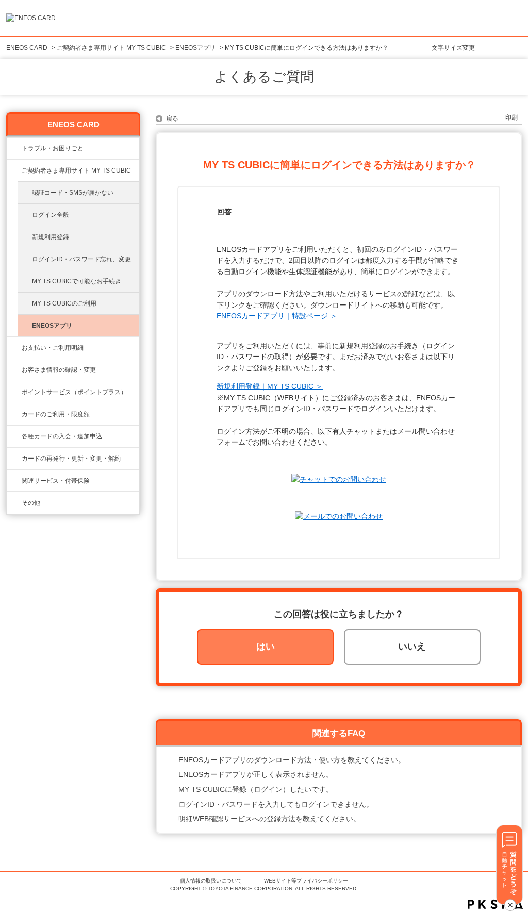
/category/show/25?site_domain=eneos (14, 347)
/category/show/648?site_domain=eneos (14, 458)
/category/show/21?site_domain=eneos (14, 370)
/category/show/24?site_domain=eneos (14, 392)
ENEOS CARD (26, 48)
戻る (172, 118)
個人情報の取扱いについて (211, 881)
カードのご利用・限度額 (56, 414)
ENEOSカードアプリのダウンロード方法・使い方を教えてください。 (291, 760)
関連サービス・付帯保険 (56, 480)
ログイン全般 (50, 214)
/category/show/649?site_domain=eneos (14, 480)
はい (265, 646)
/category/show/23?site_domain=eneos (14, 148)
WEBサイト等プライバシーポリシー (306, 881)
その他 (31, 502)
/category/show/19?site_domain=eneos (14, 436)
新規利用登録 (50, 237)
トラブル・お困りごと (53, 148)
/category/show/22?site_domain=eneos (14, 170)
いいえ (412, 646)
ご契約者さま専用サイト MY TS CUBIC (111, 48)
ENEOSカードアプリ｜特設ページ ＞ (277, 316)
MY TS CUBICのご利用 (64, 303)
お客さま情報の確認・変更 (59, 370)
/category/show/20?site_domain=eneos (14, 414)
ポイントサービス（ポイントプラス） (74, 392)
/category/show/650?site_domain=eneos (14, 502)
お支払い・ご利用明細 (53, 347)
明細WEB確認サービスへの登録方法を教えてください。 (269, 819)
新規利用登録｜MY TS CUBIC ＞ (270, 386)
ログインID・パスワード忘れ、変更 (81, 259)
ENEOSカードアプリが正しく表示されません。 (255, 774)
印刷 (511, 117)
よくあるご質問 (264, 76)
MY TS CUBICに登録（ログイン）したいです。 (255, 789)
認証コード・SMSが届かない (72, 192)
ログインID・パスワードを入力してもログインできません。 (275, 804)
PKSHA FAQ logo (495, 904)
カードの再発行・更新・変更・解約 (71, 458)
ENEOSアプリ (195, 48)
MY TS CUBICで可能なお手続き (76, 281)
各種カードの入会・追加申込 (62, 436)
